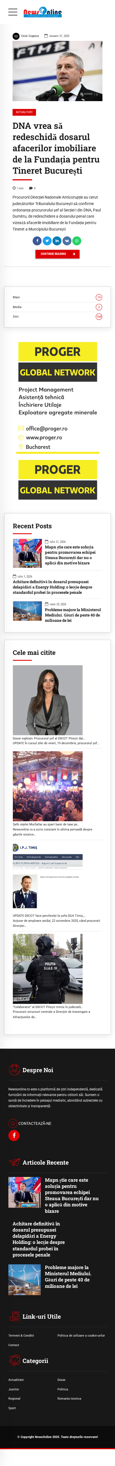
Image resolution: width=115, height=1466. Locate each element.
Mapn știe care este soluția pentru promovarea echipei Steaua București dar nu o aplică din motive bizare (70, 555)
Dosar (62, 1380)
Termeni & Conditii (21, 1335)
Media (56, 307)
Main (57, 297)
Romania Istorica (69, 1398)
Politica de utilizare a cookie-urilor (81, 1335)
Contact (13, 1345)
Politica (63, 1389)
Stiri (57, 316)
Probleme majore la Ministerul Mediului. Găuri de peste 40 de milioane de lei (73, 615)
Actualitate (24, 112)
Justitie (13, 1389)
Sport (12, 1408)
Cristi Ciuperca (30, 36)
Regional (14, 1398)
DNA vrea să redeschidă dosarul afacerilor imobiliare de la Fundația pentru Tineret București (56, 148)
